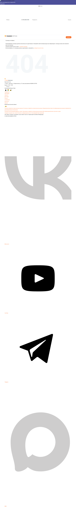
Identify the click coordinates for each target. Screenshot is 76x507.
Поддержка (34, 19)
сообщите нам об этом (38, 48)
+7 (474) (25, 19)
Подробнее (2, 3)
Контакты (7, 101)
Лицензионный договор (48, 108)
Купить (68, 37)
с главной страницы (23, 46)
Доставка (7, 96)
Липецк (7, 19)
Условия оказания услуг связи (11, 112)
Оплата (6, 98)
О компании (7, 99)
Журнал (6, 102)
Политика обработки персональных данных (14, 108)
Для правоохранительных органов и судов (52, 111)
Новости (6, 95)
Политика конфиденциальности (24, 112)
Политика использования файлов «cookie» (13, 111)
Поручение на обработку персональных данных (33, 111)
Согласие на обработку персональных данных (33, 108)
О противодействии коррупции (37, 112)
